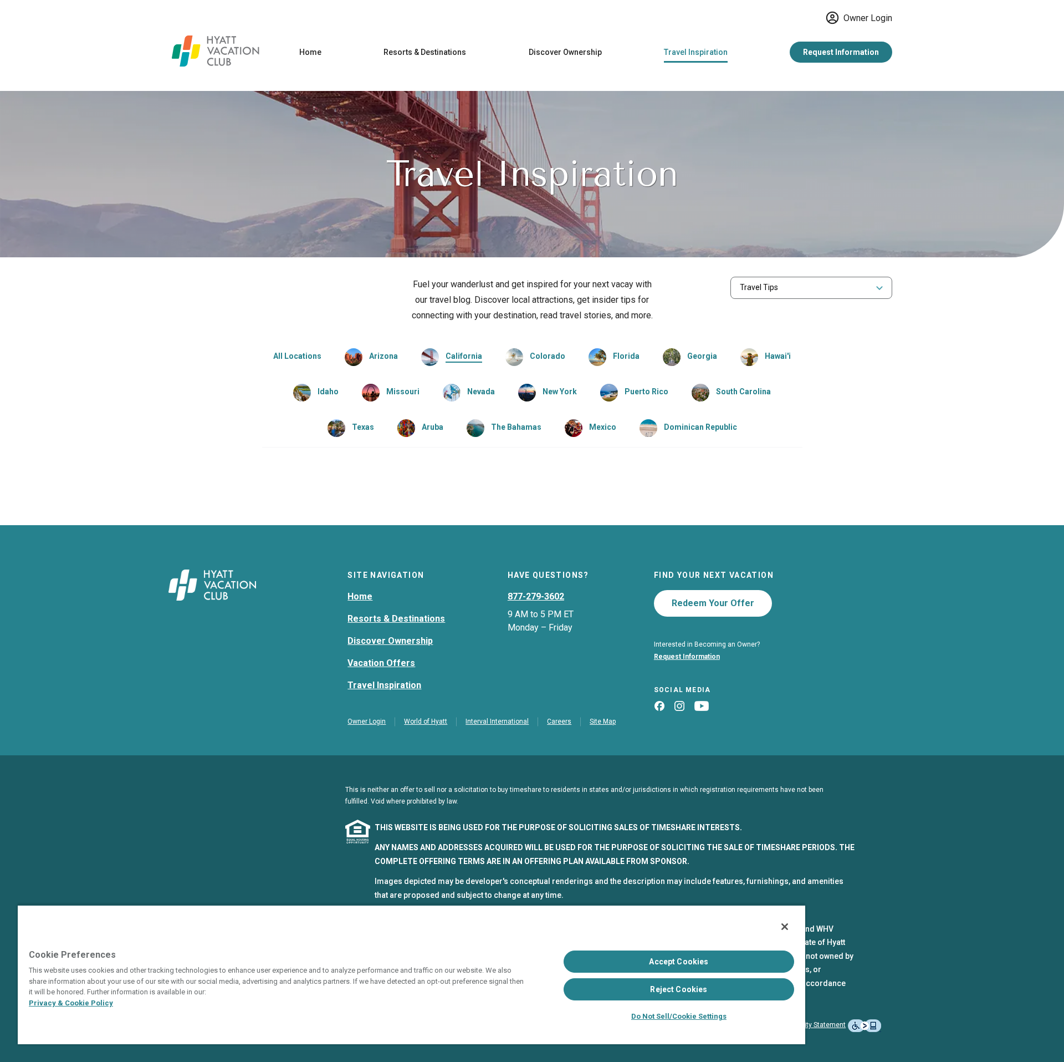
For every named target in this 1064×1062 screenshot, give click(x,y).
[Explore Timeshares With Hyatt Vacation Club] (215, 63)
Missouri (403, 391)
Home (310, 52)
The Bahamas (516, 427)
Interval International (497, 721)
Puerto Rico (646, 391)
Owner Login (867, 18)
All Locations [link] (297, 356)
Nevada (481, 391)
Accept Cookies (678, 961)
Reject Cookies (678, 989)
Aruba (432, 427)
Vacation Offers (381, 663)
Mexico (602, 427)
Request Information (841, 52)
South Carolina (743, 391)
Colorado (547, 356)
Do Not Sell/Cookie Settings (679, 1016)
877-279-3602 (536, 596)
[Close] (785, 926)
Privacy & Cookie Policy (71, 1003)
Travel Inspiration (696, 52)
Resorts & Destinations (424, 52)
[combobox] (811, 287)
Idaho (328, 391)
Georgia (702, 356)
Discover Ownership (565, 52)
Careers (559, 721)
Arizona (383, 356)
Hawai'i (778, 356)
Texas (363, 427)
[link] (371, 357)
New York (560, 391)
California (464, 356)
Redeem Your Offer (713, 603)
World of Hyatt (425, 721)
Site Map (603, 721)
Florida (626, 356)
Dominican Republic (700, 427)
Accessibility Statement (809, 1025)
